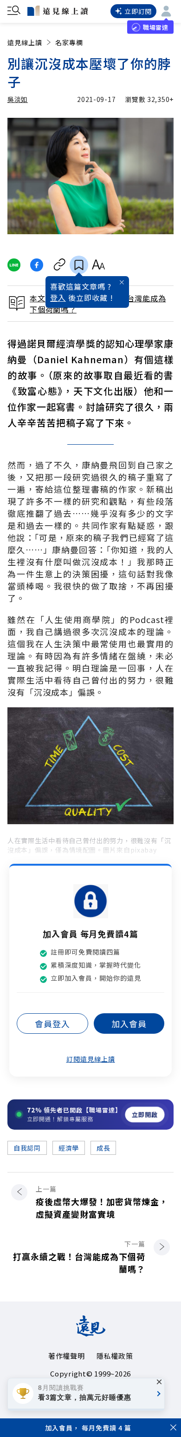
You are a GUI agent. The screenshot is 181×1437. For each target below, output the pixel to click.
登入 (58, 297)
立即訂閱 (138, 11)
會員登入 (52, 1023)
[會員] (166, 11)
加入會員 (129, 1023)
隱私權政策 (115, 1356)
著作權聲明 (66, 1356)
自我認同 (27, 1147)
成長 (103, 1147)
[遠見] (90, 1333)
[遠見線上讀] (57, 11)
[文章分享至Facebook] (37, 264)
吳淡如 (17, 99)
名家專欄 (69, 42)
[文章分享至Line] (14, 264)
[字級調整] (98, 264)
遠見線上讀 (24, 42)
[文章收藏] (78, 265)
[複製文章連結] (60, 264)
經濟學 (68, 1147)
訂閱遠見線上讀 (90, 1059)
